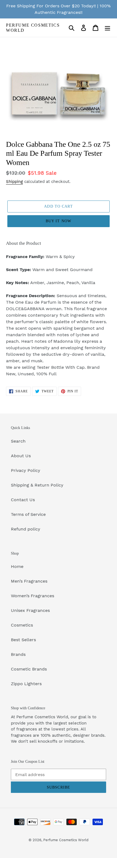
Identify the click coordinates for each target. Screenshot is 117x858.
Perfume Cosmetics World (33, 28)
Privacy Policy (25, 470)
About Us (21, 455)
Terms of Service (28, 514)
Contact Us (23, 499)
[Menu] (107, 28)
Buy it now (58, 221)
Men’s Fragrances (29, 581)
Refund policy (25, 529)
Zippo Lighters (26, 683)
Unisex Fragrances (30, 610)
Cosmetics (22, 625)
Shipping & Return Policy (37, 485)
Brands (18, 654)
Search (18, 441)
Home (17, 566)
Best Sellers (23, 639)
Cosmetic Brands (29, 669)
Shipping (14, 181)
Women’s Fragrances (32, 595)
